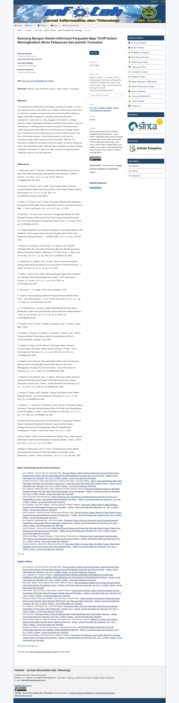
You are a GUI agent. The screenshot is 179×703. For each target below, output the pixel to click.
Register (154, 1)
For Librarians (134, 176)
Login (163, 1)
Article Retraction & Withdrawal (144, 82)
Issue (55, 25)
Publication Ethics (139, 67)
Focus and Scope (138, 43)
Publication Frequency (140, 52)
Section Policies (137, 48)
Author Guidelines (138, 91)
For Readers (134, 166)
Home (19, 25)
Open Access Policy (139, 62)
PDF (95, 53)
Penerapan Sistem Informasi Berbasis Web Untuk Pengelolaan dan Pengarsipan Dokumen (72, 614)
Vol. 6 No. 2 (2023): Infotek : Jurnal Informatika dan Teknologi (58, 30)
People (43, 25)
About (30, 25)
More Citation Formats (100, 95)
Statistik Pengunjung (23, 686)
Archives (28, 30)
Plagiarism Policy (138, 77)
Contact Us (135, 106)
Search (160, 25)
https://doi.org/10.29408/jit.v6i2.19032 (37, 81)
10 (33, 646)
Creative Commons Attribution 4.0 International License (106, 168)
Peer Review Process (140, 57)
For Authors (133, 171)
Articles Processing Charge (142, 86)
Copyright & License (139, 72)
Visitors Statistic (138, 101)
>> (23, 554)
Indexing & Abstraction (140, 96)
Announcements (72, 25)
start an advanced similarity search (43, 652)
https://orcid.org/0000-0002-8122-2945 (29, 59)
